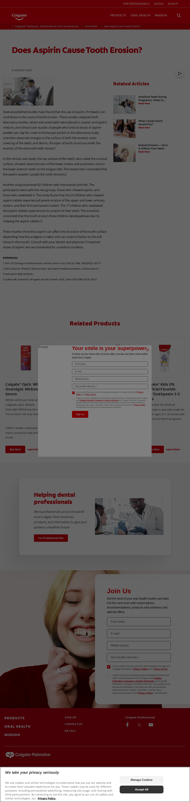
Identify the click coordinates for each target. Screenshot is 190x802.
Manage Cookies (142, 779)
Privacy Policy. (47, 798)
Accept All (141, 789)
